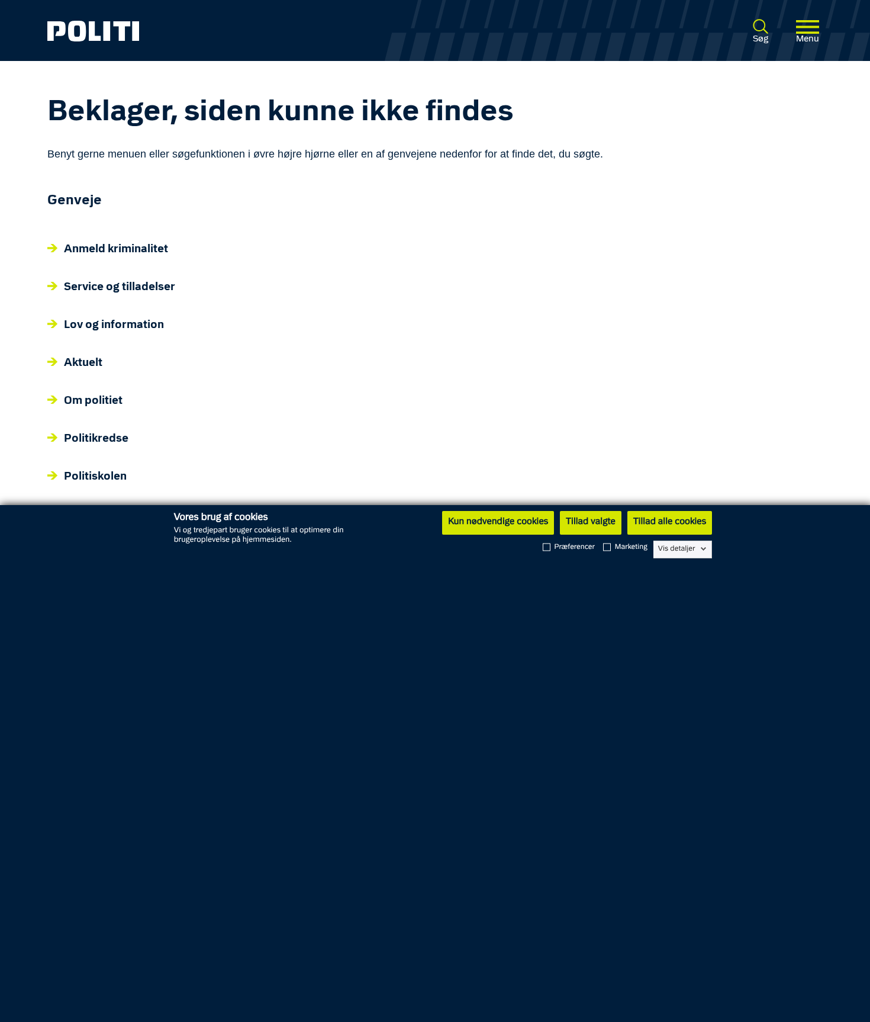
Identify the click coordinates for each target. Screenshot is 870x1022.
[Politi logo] (203, 31)
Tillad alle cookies (669, 522)
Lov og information (114, 325)
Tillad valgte (591, 522)
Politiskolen (95, 477)
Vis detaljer (676, 548)
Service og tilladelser (119, 287)
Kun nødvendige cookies (498, 522)
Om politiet (93, 401)
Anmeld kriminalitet (116, 250)
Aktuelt (83, 363)
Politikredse (96, 439)
